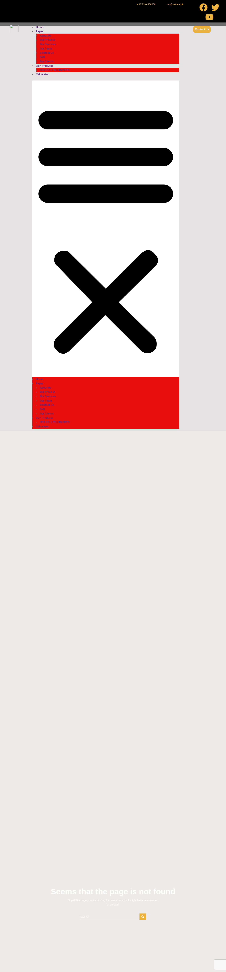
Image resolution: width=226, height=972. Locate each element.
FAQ (42, 57)
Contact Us (47, 52)
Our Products (44, 65)
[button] (105, 229)
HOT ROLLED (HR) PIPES (54, 70)
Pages (39, 31)
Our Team (46, 48)
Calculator (42, 74)
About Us (45, 35)
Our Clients (47, 61)
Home (39, 27)
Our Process (47, 39)
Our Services (48, 44)
